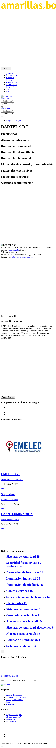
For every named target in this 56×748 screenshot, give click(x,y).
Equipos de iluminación (23, 639)
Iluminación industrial (10, 519)
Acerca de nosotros (14, 695)
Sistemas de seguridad (23, 556)
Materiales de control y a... (12, 479)
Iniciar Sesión (11, 722)
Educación (10, 87)
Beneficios (10, 719)
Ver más (4, 488)
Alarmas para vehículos (23, 633)
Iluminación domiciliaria (24, 584)
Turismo (9, 73)
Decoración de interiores (24, 572)
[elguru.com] (6, 96)
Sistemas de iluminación (24, 609)
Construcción (11, 82)
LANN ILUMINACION (17, 514)
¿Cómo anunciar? (13, 717)
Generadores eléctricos (22, 615)
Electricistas (16, 603)
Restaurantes (11, 75)
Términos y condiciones (16, 697)
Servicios (10, 92)
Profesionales (11, 85)
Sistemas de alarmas (21, 646)
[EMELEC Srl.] (24, 468)
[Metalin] (5, 98)
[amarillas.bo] (7, 685)
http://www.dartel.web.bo (22, 257)
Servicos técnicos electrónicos (28, 597)
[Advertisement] (28, 38)
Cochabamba (13, 250)
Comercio (10, 77)
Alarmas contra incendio (24, 621)
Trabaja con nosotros (14, 699)
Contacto (10, 704)
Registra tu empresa (14, 120)
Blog (8, 702)
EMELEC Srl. (10, 474)
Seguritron (8, 494)
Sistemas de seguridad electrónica (30, 627)
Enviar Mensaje (8, 397)
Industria (9, 80)
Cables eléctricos (19, 590)
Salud (8, 89)
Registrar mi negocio (9, 676)
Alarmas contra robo (9, 499)
